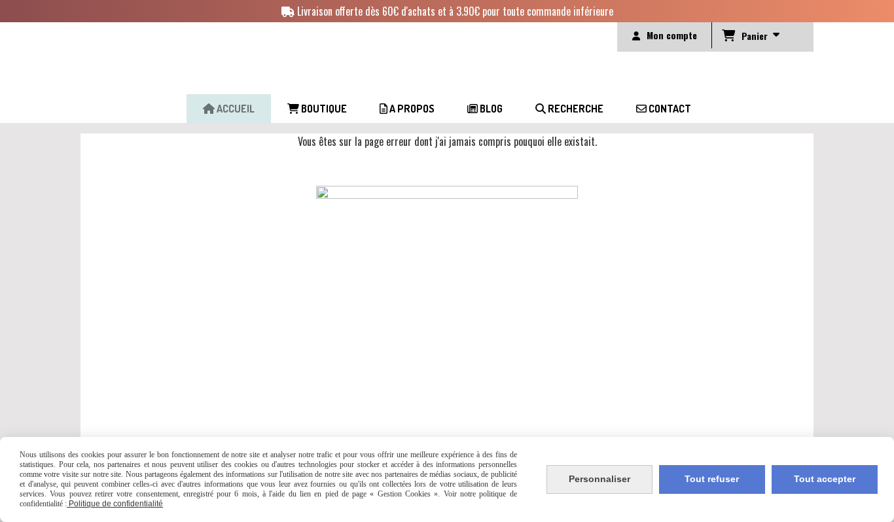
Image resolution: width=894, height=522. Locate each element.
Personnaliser (599, 479)
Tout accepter (824, 479)
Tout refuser (712, 479)
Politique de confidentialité (115, 503)
